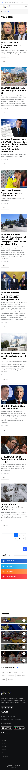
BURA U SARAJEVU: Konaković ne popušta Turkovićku (11, 45)
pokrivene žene (21, 675)
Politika (4, 737)
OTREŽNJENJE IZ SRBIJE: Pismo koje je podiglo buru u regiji (13, 459)
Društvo (4, 740)
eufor (3, 675)
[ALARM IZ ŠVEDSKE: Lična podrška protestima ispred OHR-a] (14, 342)
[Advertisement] (14, 596)
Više (4, 61)
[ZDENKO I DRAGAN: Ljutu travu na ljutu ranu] (14, 394)
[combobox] (9, 549)
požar (21, 672)
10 (23, 538)
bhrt (3, 672)
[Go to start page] (4, 535)
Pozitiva (4, 746)
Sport (3, 743)
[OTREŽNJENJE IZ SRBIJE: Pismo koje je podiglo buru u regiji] (14, 445)
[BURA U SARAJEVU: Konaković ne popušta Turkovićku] (14, 31)
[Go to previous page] (8, 535)
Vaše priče (5, 756)
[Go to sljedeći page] (12, 542)
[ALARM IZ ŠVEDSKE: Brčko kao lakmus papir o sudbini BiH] (14, 76)
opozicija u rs (11, 675)
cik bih (15, 672)
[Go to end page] (16, 542)
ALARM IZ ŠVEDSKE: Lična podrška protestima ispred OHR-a (13, 356)
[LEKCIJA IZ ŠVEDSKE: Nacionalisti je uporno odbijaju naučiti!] (14, 179)
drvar (3, 679)
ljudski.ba (16, 766)
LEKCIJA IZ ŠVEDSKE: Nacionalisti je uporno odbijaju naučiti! (11, 193)
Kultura (4, 753)
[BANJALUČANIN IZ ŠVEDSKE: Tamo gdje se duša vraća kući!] (14, 493)
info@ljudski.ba (7, 723)
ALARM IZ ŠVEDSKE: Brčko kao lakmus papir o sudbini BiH (13, 90)
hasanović (10, 679)
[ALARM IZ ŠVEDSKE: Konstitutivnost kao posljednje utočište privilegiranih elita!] (14, 281)
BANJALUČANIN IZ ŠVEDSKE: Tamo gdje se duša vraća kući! (12, 507)
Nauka (4, 749)
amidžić (9, 672)
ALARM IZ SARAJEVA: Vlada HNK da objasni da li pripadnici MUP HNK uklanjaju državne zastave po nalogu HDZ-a (14, 239)
